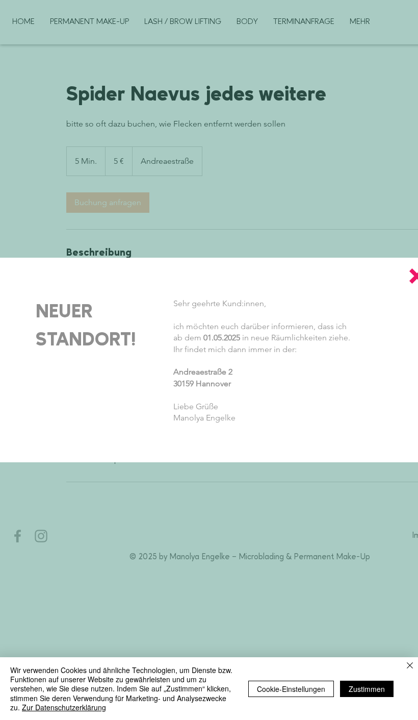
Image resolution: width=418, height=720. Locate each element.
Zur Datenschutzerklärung (64, 707)
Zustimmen (367, 689)
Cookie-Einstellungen (291, 689)
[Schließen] (410, 666)
